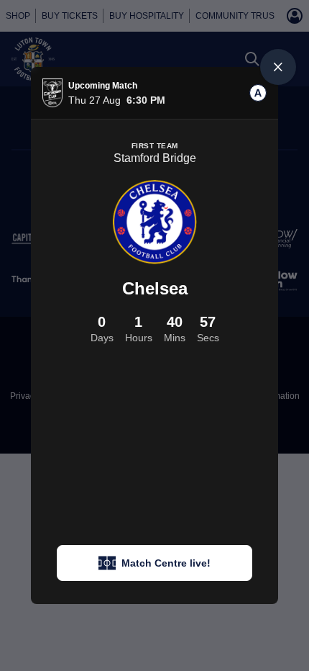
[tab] (258, 93)
